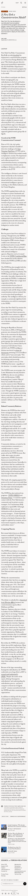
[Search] (21, 2)
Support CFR (4, 866)
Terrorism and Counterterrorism (17, 816)
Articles (3, 7)
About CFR (4, 864)
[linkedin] (5, 893)
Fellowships (17, 866)
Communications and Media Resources (20, 871)
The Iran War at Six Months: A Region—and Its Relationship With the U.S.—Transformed (16, 835)
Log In (17, 2)
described (16, 55)
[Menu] (25, 2)
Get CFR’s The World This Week (10, 880)
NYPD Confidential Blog (18, 256)
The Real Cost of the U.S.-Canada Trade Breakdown (14, 848)
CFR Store (17, 869)
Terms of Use (18, 874)
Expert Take (4, 11)
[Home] (2, 3)
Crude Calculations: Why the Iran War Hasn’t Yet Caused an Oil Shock (17, 826)
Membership (18, 864)
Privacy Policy (4, 874)
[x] (18, 893)
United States (12, 11)
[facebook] (2, 893)
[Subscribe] (24, 883)
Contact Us (4, 871)
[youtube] (8, 893)
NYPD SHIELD (14, 495)
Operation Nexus (6, 498)
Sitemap (3, 876)
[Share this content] (14, 893)
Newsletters (18, 868)
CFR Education (5, 869)
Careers (3, 868)
